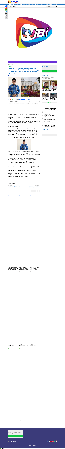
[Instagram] (53, 441)
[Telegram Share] (37, 191)
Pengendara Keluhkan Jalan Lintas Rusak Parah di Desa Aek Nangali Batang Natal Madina (13, 268)
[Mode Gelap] (56, 6)
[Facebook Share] (32, 191)
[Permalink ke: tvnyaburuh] (8, 75)
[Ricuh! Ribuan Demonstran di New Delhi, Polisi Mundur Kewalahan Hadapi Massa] (45, 95)
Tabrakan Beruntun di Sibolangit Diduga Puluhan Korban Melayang (53, 98)
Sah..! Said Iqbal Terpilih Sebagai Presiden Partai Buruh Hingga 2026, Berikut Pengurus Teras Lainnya (50, 119)
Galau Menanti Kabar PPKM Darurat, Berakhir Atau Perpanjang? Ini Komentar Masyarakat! (50, 112)
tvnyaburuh (11, 75)
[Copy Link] (6, 15)
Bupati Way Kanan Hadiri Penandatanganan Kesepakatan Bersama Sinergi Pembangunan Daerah (46, 4)
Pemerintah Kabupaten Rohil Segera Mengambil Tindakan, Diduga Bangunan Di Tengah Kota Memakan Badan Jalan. (50, 116)
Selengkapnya (49, 71)
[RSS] (56, 441)
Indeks (14, 6)
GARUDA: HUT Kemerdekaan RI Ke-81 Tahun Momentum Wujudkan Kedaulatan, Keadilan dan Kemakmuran (35, 344)
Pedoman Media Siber (44, 444)
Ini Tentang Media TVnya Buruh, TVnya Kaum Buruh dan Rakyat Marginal (50, 109)
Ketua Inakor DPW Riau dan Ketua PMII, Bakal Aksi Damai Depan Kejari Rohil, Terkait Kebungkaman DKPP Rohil (49, 90)
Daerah (11, 66)
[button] (55, 6)
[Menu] (8, 6)
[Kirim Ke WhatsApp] (39, 191)
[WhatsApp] (6, 10)
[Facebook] (6, 6)
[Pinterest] (51, 441)
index (11, 6)
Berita (9, 66)
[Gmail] (6, 8)
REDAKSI (25, 444)
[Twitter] (6, 12)
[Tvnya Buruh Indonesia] (32, 33)
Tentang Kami (15, 444)
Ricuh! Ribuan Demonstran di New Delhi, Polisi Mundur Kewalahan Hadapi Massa (45, 98)
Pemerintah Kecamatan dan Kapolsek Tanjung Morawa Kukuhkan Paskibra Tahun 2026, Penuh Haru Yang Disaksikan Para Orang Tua (12, 421)
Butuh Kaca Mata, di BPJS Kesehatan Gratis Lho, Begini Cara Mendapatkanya (50, 126)
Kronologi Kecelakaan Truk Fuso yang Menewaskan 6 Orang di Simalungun (34, 186)
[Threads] (6, 14)
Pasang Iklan (34, 444)
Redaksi (29, 444)
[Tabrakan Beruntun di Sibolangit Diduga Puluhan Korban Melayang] (53, 95)
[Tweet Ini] (34, 191)
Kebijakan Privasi (20, 444)
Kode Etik (38, 444)
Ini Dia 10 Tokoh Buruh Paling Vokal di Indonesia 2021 (50, 122)
